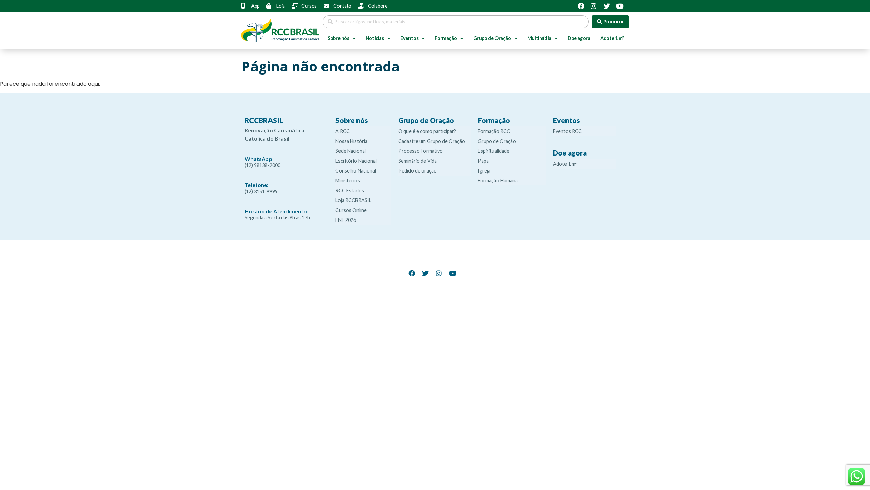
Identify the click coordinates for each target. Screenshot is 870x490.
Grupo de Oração (492, 38)
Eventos (409, 38)
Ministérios (347, 180)
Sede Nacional (350, 151)
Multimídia (539, 38)
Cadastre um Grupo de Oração (431, 141)
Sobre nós (338, 38)
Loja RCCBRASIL (353, 200)
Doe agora (579, 38)
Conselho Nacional (355, 171)
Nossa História (351, 141)
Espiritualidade (493, 151)
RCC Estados (349, 190)
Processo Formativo (420, 151)
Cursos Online (351, 210)
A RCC (342, 131)
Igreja (484, 171)
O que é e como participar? (427, 131)
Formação (446, 38)
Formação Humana (498, 180)
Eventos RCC (567, 131)
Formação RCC (494, 131)
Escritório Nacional (356, 161)
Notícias (375, 38)
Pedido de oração (417, 171)
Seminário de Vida (417, 161)
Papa (483, 161)
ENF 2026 (345, 220)
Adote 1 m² (612, 38)
